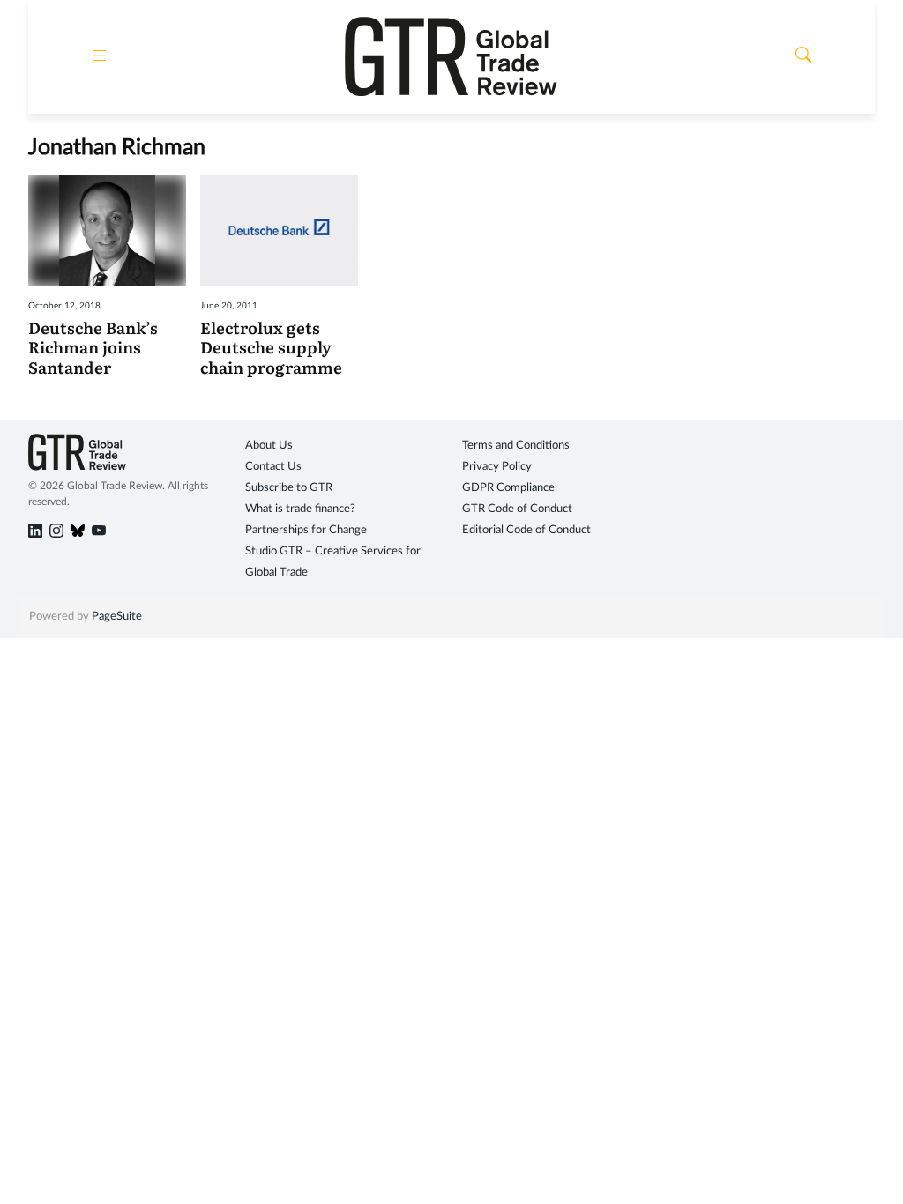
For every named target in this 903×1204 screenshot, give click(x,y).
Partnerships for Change (306, 530)
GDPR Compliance (508, 488)
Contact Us (273, 466)
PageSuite (117, 616)
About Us (269, 445)
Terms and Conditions (516, 445)
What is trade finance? (300, 509)
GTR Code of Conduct (517, 509)
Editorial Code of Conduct (526, 530)
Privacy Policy (497, 466)
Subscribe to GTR (288, 488)
